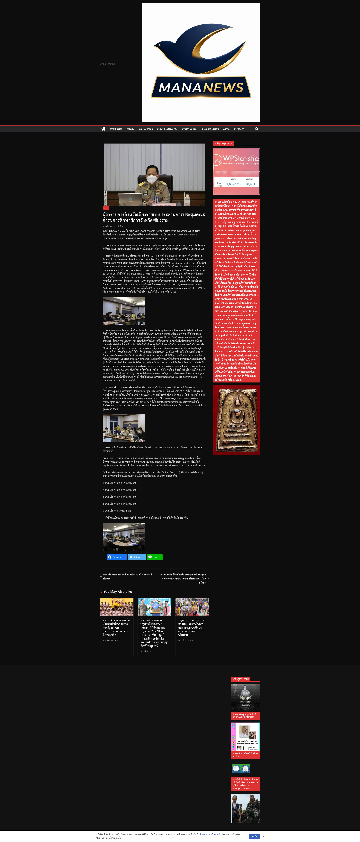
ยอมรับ (254, 836)
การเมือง (130, 128)
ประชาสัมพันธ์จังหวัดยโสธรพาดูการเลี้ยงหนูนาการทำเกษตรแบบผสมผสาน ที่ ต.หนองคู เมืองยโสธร (183, 578)
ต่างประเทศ (239, 128)
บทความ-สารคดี (146, 128)
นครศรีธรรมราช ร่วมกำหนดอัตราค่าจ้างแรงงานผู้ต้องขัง (127, 576)
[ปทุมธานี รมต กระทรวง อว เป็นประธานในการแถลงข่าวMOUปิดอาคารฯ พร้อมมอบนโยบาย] (192, 599)
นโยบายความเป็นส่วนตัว (210, 834)
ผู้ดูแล (122, 226)
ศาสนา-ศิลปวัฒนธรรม (167, 128)
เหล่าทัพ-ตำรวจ (115, 128)
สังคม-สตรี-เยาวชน (210, 128)
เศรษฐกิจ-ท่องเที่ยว (190, 128)
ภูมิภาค (226, 128)
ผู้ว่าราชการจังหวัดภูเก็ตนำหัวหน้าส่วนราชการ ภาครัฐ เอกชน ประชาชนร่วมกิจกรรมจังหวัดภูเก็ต (116, 627)
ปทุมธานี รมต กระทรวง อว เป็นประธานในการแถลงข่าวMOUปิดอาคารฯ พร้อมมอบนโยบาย (191, 627)
